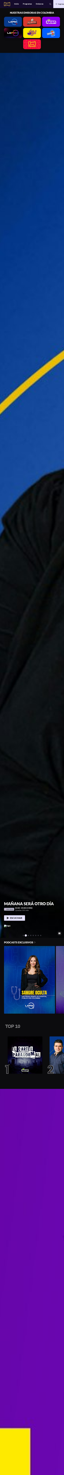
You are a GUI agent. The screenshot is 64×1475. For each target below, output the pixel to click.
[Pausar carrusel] (59, 933)
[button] (50, 4)
